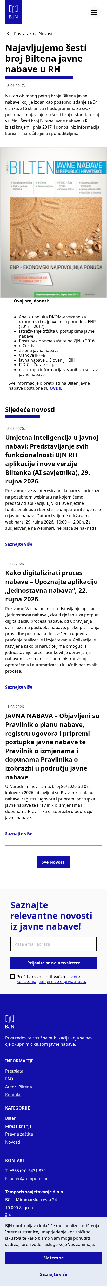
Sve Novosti (54, 862)
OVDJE (56, 388)
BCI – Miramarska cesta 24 (31, 1199)
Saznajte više (18, 544)
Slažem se (53, 1258)
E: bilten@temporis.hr (26, 1178)
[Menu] (94, 12)
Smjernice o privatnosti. (62, 981)
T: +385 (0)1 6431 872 (25, 1171)
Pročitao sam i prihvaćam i (51, 979)
